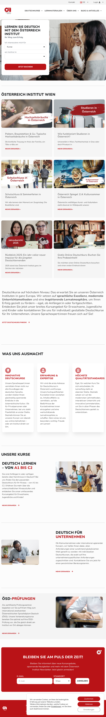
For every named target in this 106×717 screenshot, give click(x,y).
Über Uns (71, 11)
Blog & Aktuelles (90, 11)
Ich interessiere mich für (15, 43)
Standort (59, 676)
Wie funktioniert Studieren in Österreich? (74, 135)
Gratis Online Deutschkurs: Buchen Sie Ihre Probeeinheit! (79, 256)
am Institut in (11, 52)
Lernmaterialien (53, 11)
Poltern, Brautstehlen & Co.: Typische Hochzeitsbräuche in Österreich (25, 135)
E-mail (20, 676)
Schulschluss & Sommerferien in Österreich (23, 196)
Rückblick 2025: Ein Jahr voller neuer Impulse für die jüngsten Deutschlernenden (25, 257)
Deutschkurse (32, 11)
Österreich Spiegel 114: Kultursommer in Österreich (79, 196)
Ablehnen (89, 704)
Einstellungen (56, 706)
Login (95, 2)
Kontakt (72, 2)
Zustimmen (88, 699)
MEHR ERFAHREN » (12, 149)
